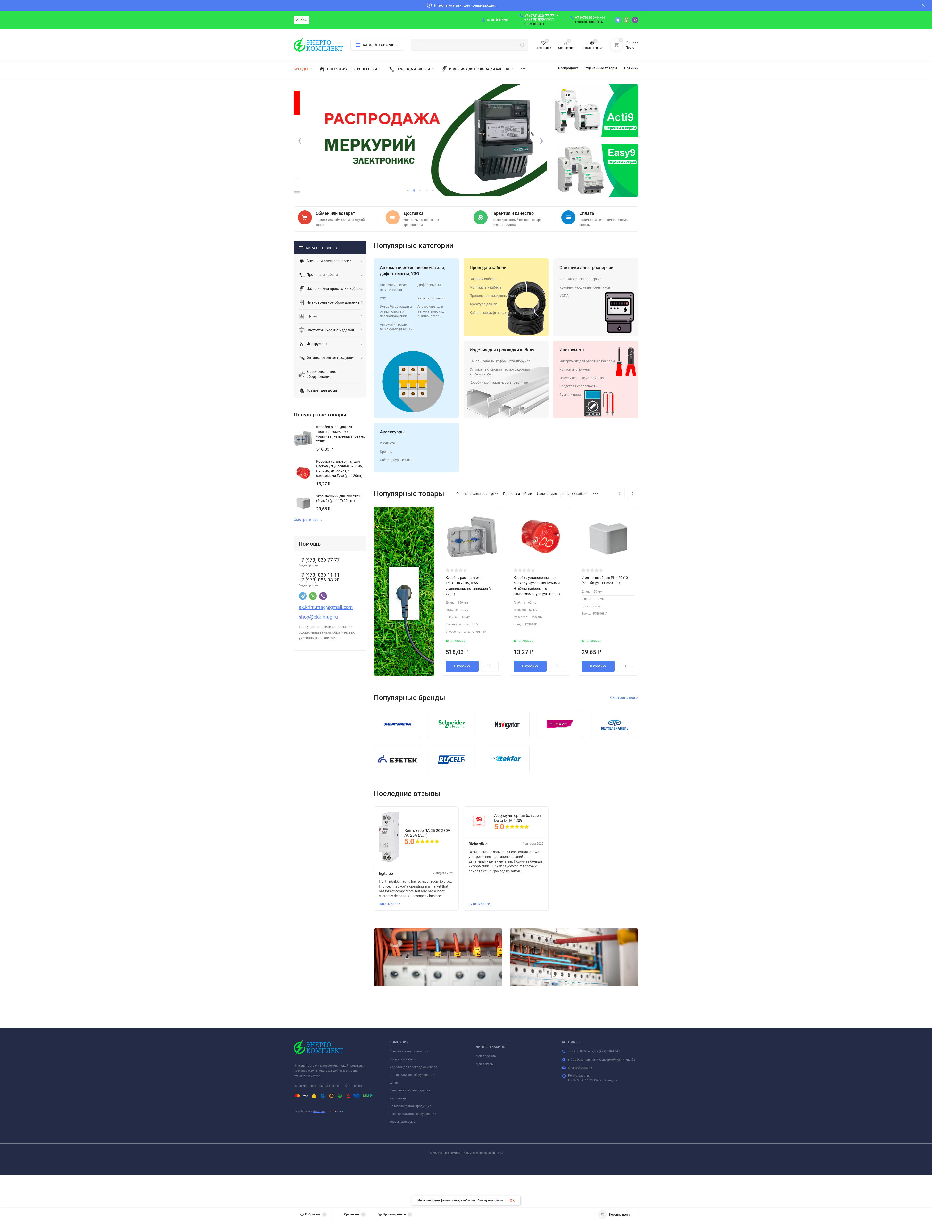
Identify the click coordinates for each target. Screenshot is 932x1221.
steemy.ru (319, 1111)
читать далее (389, 903)
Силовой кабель (483, 279)
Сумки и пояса (570, 395)
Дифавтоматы (429, 285)
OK (512, 1200)
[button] (408, 190)
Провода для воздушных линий (495, 296)
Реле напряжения (431, 298)
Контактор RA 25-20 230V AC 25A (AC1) (427, 833)
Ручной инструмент (575, 369)
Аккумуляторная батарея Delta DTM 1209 (517, 817)
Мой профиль (486, 1056)
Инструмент (571, 349)
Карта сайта (353, 1086)
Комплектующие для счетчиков (584, 287)
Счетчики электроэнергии (586, 267)
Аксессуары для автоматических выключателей (430, 311)
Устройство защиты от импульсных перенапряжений (396, 311)
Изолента (387, 443)
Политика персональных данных (316, 1086)
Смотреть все (306, 520)
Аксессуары (392, 431)
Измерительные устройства (581, 378)
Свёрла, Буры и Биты (396, 460)
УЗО (383, 298)
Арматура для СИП (485, 304)
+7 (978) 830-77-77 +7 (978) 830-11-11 (539, 17)
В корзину (462, 666)
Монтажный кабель (485, 287)
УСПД (564, 296)
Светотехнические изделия (410, 1090)
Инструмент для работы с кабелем (587, 361)
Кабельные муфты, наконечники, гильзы (502, 313)
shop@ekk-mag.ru (580, 1067)
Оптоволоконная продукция (410, 1106)
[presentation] (299, 140)
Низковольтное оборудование (412, 1075)
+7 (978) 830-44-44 (590, 17)
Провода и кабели (488, 267)
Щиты (394, 1082)
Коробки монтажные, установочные (499, 382)
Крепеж (386, 452)
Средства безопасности (578, 386)
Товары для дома (402, 1121)
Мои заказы (485, 1064)
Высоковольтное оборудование (413, 1114)
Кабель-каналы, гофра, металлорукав (500, 361)
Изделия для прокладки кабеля (502, 349)
